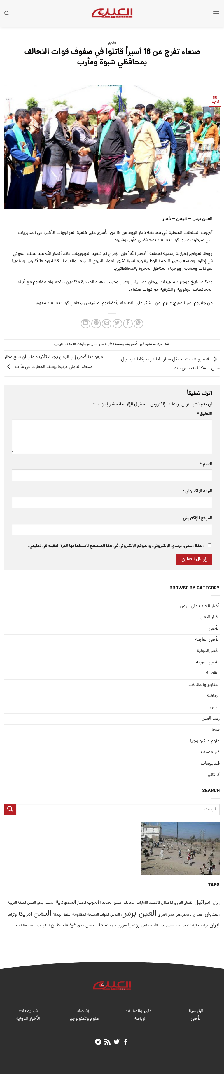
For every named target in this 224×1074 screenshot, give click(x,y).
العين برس (139, 914)
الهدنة (57, 915)
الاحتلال (167, 903)
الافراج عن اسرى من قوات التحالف (89, 344)
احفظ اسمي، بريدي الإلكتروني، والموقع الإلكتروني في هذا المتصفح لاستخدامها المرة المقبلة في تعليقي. (116, 546)
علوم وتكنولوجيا (205, 741)
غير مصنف (210, 752)
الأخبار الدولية (28, 1018)
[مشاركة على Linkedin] (85, 324)
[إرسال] (10, 809)
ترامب (203, 925)
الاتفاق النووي (183, 903)
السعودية (66, 902)
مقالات (21, 926)
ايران (214, 925)
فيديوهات (210, 763)
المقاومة (79, 915)
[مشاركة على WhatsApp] (138, 324)
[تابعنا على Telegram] (98, 1042)
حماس (147, 925)
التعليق (204, 414)
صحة (215, 729)
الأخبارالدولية (208, 651)
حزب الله (159, 926)
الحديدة (106, 903)
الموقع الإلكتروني (197, 518)
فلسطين (59, 925)
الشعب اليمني (46, 903)
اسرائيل (203, 902)
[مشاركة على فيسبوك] (128, 324)
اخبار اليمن (210, 617)
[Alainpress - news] (112, 13)
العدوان (212, 915)
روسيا (134, 925)
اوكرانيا (12, 915)
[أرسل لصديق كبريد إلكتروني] (106, 324)
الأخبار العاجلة (207, 639)
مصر (31, 925)
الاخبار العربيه (208, 662)
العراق (162, 915)
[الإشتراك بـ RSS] (107, 1042)
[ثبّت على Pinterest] (96, 324)
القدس (115, 915)
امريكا (25, 914)
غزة (72, 925)
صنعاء (102, 925)
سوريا (122, 925)
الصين (31, 903)
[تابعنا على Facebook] (126, 1042)
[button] (216, 13)
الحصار (81, 903)
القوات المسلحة (98, 915)
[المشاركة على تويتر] (117, 324)
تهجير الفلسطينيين (177, 926)
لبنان (46, 926)
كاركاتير (213, 775)
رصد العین (211, 718)
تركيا (193, 925)
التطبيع (118, 903)
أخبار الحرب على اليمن (200, 606)
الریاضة (213, 696)
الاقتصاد (212, 673)
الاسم (206, 464)
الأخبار (112, 43)
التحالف (129, 903)
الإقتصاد (84, 1011)
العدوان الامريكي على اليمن (186, 914)
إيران (216, 902)
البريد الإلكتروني (197, 491)
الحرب (93, 903)
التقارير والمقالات (204, 684)
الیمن (215, 707)
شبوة (113, 926)
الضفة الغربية (17, 903)
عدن (80, 925)
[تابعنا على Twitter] (116, 1042)
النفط (67, 915)
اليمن (59, 344)
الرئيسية (196, 1011)
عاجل (90, 925)
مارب (38, 926)
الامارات (142, 903)
